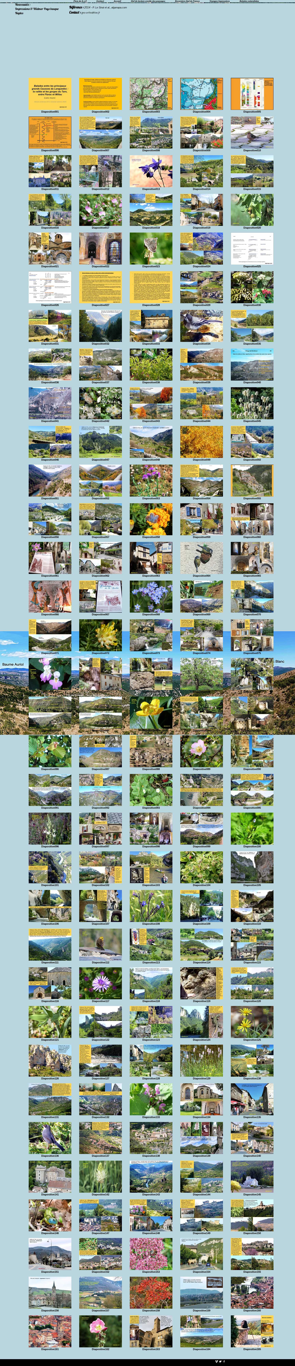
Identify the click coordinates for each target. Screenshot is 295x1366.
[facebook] (224, 1361)
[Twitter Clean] (220, 1361)
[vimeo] (216, 1361)
